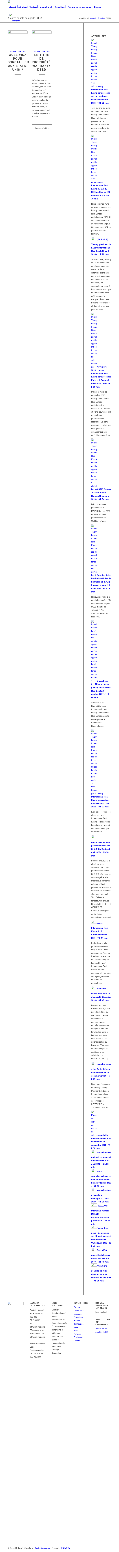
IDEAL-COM (65, 1548)
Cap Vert (77, 1307)
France (77, 1320)
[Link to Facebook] (104, 1547)
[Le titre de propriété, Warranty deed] (42, 38)
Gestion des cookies (42, 1548)
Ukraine (77, 1340)
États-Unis (78, 1317)
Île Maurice (79, 1323)
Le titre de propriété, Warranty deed (42, 62)
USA (24, 51)
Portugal (77, 1333)
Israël (76, 1327)
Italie (76, 1330)
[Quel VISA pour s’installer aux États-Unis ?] (18, 38)
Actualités (15, 51)
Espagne (78, 1313)
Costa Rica (79, 1310)
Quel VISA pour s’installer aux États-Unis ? (18, 62)
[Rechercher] (105, 7)
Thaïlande (78, 1337)
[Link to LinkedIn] (109, 1547)
